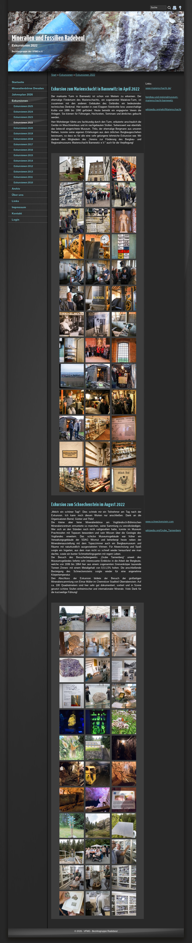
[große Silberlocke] (98, 903)
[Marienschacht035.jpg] (98, 453)
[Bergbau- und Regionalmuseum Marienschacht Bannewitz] (71, 168)
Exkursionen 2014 (23, 160)
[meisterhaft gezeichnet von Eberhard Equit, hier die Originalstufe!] (71, 903)
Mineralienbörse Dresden (28, 88)
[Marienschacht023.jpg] (98, 350)
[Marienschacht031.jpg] (71, 427)
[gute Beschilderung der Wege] (71, 825)
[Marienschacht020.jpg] (98, 324)
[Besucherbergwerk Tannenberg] (98, 747)
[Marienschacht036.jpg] (124, 453)
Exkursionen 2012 (23, 166)
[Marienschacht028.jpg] (71, 401)
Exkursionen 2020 (23, 128)
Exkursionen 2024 (23, 111)
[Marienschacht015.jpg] (124, 272)
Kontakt (17, 213)
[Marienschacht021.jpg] (124, 324)
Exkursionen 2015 (23, 155)
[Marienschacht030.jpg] (124, 401)
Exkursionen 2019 (23, 133)
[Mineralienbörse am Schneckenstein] (71, 618)
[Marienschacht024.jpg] (124, 350)
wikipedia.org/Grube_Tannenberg (163, 530)
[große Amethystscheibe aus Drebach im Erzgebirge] (71, 670)
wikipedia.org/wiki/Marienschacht (163, 109)
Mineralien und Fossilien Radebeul (48, 38)
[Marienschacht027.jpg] (124, 376)
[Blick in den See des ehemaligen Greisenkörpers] (98, 799)
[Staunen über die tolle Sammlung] (71, 877)
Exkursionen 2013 (23, 171)
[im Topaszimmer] (98, 695)
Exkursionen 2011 (23, 177)
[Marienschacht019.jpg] (71, 324)
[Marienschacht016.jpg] (71, 298)
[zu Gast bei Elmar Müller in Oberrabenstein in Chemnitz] (124, 851)
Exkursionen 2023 (23, 117)
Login (15, 219)
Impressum (19, 207)
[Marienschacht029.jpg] (98, 401)
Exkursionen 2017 (23, 144)
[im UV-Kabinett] (71, 721)
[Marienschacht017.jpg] (98, 298)
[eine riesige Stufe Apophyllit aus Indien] (98, 877)
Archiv (16, 188)
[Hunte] (71, 799)
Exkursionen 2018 (23, 139)
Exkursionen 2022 (85, 74)
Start (53, 74)
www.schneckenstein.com (160, 521)
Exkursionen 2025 (23, 106)
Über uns (17, 194)
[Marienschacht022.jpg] (71, 350)
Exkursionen (66, 74)
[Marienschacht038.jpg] (98, 479)
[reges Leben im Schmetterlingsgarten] (124, 721)
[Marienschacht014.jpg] (98, 272)
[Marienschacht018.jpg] (124, 298)
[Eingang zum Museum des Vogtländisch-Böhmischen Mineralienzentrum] (124, 618)
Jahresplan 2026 (22, 94)
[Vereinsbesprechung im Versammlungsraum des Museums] (124, 168)
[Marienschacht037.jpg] (71, 479)
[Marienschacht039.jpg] (124, 479)
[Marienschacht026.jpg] (98, 376)
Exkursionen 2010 (23, 182)
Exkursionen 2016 (23, 150)
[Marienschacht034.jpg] (71, 453)
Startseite (18, 82)
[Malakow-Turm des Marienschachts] (98, 168)
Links (15, 201)
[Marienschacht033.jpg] (124, 427)
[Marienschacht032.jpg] (98, 427)
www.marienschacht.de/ (158, 88)
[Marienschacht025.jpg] (71, 376)
